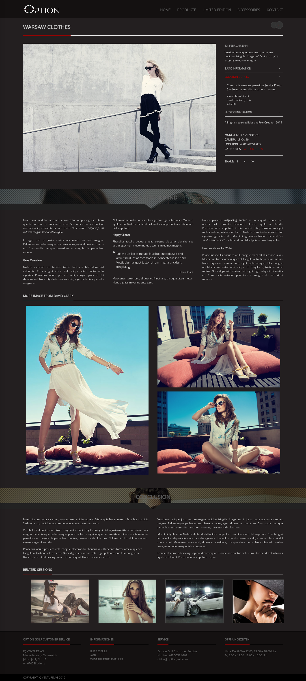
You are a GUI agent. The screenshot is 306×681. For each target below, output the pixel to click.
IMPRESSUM (98, 651)
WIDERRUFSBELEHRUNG (106, 659)
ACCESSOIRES (248, 9)
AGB (93, 655)
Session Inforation (238, 112)
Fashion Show (253, 149)
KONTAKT (275, 9)
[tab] (254, 70)
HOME (165, 9)
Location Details (237, 77)
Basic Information (238, 68)
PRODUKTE (186, 9)
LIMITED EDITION (217, 9)
